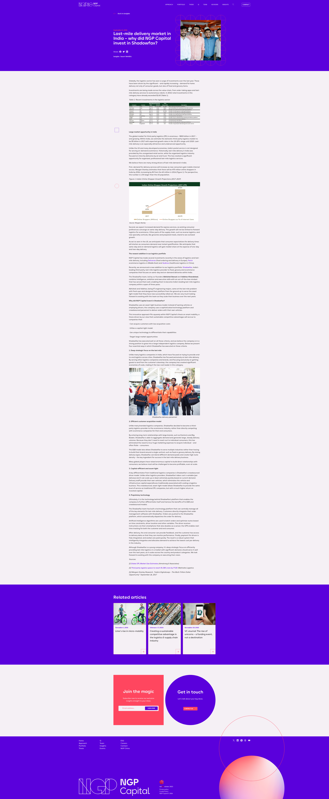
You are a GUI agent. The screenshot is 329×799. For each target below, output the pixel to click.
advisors (214, 4)
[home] (89, 5)
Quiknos (165, 263)
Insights (225, 4)
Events (102, 748)
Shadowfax (187, 267)
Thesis (191, 4)
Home (81, 741)
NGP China (125, 748)
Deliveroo (152, 260)
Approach (169, 4)
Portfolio (181, 4)
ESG (122, 741)
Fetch (190, 260)
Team (205, 4)
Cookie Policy (164, 791)
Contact (124, 746)
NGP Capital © (166, 793)
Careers (124, 743)
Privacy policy (164, 789)
